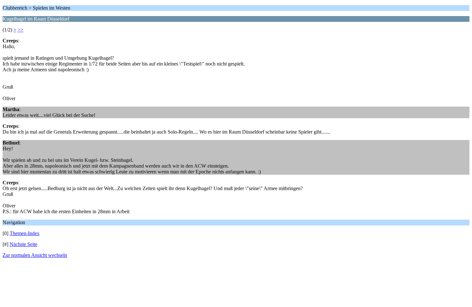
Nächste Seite (23, 244)
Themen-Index (24, 233)
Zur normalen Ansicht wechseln (35, 255)
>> (20, 29)
